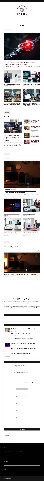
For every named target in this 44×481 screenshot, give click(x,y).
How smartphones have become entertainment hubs (20, 353)
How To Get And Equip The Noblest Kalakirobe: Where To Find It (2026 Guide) (12, 85)
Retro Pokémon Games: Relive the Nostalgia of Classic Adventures (35, 141)
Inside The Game (8, 29)
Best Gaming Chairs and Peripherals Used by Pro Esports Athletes (23, 343)
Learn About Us (6, 466)
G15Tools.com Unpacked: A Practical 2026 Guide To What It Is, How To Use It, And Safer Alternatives (11, 214)
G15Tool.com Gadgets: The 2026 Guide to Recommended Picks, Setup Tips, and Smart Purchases (20, 191)
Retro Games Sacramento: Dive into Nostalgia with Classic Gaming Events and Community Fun (35, 128)
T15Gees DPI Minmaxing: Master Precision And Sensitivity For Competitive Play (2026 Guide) (12, 104)
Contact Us (5, 469)
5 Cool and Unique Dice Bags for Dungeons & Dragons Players (35, 121)
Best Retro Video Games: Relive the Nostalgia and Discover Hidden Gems (35, 135)
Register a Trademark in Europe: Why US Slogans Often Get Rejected (23, 348)
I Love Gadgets (7, 158)
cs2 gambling (7, 433)
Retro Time (6, 116)
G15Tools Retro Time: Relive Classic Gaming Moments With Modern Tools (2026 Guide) (12, 138)
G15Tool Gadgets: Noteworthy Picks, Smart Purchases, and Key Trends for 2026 (30, 213)
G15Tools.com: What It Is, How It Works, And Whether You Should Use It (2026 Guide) (11, 233)
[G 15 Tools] (22, 10)
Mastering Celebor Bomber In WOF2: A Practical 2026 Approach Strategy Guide (31, 85)
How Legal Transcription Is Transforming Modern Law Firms (22, 338)
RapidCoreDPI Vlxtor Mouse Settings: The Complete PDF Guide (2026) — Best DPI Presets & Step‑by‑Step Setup (31, 104)
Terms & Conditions (7, 464)
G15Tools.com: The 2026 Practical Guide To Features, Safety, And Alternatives (30, 233)
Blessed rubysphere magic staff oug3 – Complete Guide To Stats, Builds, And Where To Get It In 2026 (20, 63)
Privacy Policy (6, 461)
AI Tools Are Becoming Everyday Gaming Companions (21, 333)
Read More (7, 112)
